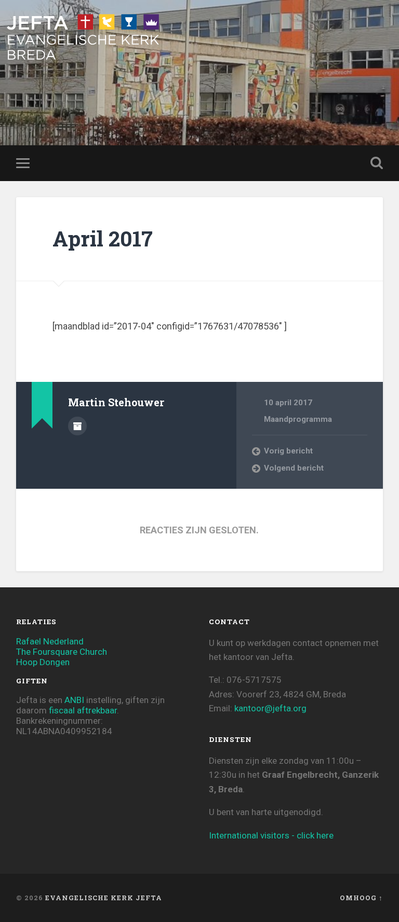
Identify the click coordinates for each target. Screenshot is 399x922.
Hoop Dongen (43, 662)
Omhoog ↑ (361, 897)
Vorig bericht (288, 451)
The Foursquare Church (61, 651)
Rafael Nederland (50, 641)
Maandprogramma (298, 419)
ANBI (74, 700)
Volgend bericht (294, 468)
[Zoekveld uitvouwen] (376, 163)
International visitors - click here (271, 835)
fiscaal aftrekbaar (83, 710)
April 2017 (102, 238)
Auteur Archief (77, 426)
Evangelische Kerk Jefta (103, 897)
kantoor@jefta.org (270, 708)
